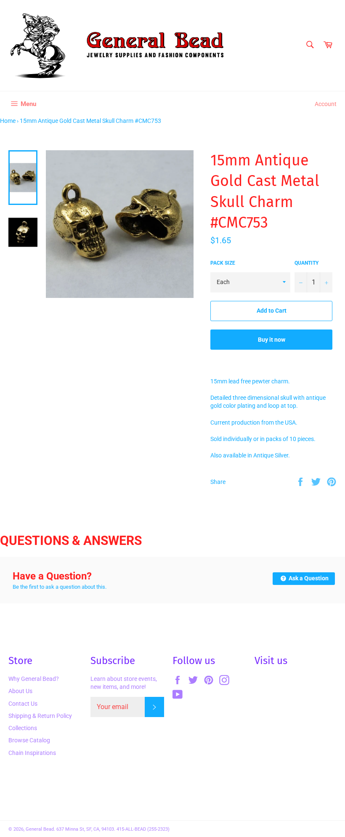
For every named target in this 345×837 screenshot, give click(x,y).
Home (8, 120)
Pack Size (222, 263)
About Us (20, 691)
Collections (22, 728)
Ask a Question (308, 578)
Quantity (306, 263)
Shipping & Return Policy (40, 715)
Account (326, 104)
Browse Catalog (29, 740)
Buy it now (271, 339)
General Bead (40, 829)
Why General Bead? (33, 678)
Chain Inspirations (32, 752)
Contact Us (22, 703)
